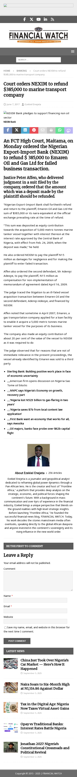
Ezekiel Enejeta (33, 104)
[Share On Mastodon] (68, 130)
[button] (72, 51)
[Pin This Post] (34, 130)
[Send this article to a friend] (42, 130)
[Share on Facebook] (8, 130)
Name (7, 596)
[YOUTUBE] (38, 19)
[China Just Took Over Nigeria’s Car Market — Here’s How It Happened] (11, 663)
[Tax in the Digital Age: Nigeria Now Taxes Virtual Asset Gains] (11, 707)
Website (8, 617)
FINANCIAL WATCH (52, 773)
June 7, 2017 (13, 104)
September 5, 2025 (32, 673)
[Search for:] (38, 59)
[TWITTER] (31, 19)
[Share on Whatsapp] (60, 130)
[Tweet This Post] (16, 130)
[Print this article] (51, 130)
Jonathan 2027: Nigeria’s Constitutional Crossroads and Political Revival (45, 748)
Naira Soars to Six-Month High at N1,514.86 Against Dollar (45, 686)
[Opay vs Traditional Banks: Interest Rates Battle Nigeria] (11, 727)
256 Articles (55, 473)
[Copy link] (8, 381)
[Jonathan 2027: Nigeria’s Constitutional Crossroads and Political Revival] (11, 747)
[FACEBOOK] (24, 19)
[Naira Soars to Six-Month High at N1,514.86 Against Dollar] (11, 687)
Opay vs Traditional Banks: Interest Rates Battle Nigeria (43, 726)
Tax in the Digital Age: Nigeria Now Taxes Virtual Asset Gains (45, 706)
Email (7, 606)
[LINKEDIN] (45, 19)
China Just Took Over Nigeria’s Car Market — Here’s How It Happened (45, 664)
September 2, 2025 (32, 756)
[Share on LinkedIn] (25, 130)
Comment (9, 568)
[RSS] (52, 19)
